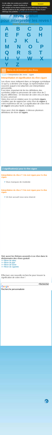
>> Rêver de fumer (8, 265)
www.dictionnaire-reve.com (26, 24)
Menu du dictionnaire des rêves (22, 70)
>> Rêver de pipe (8, 263)
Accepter (41, 4)
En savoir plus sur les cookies (28, 12)
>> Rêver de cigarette (10, 267)
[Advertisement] (26, 140)
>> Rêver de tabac (8, 260)
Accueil (4, 75)
